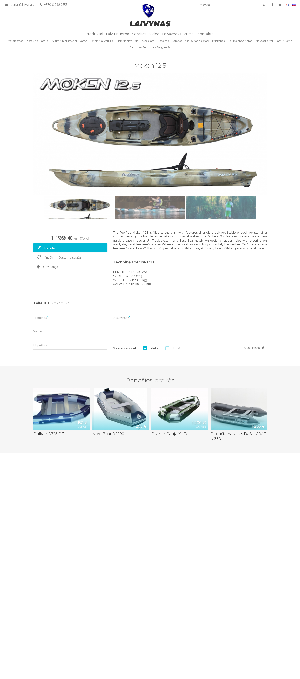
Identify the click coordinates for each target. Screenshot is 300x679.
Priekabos (218, 40)
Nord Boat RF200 (108, 433)
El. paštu (177, 348)
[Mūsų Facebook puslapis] (272, 4)
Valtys (83, 40)
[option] (150, 134)
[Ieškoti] (264, 5)
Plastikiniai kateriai (37, 40)
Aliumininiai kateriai (64, 40)
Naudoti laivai (264, 40)
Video (154, 34)
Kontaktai (205, 34)
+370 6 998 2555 (55, 5)
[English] (287, 4)
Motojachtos (15, 40)
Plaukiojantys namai (240, 40)
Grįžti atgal (50, 267)
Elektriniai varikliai (128, 40)
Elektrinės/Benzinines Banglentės (150, 47)
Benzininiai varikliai (102, 40)
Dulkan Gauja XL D (169, 433)
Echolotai (164, 40)
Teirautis (49, 248)
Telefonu (155, 348)
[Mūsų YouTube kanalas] (280, 4)
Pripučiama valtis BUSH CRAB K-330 (238, 436)
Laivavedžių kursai (178, 34)
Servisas (139, 34)
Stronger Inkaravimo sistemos (190, 40)
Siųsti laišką (252, 348)
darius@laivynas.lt (23, 5)
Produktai (94, 34)
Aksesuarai (148, 40)
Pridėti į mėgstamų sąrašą (62, 257)
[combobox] (229, 5)
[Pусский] (294, 4)
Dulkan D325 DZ (48, 433)
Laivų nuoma (117, 34)
